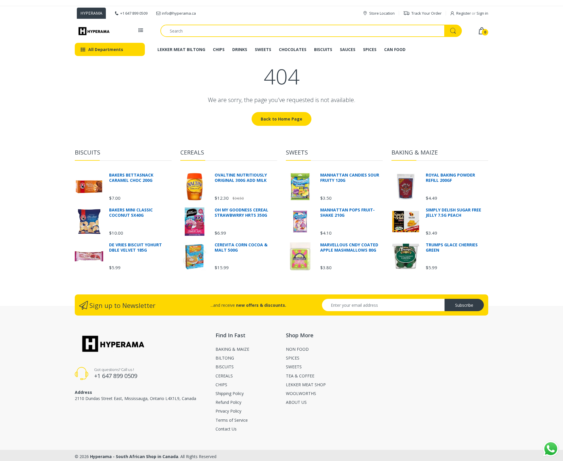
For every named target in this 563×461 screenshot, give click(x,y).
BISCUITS (87, 152)
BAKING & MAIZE (414, 152)
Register (463, 13)
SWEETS (297, 152)
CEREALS (192, 152)
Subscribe (464, 305)
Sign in (482, 13)
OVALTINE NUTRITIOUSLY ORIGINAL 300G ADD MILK (241, 177)
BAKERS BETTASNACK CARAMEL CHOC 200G (131, 177)
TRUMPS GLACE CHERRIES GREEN (452, 247)
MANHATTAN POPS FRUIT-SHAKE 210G (347, 212)
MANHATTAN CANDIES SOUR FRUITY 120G (349, 177)
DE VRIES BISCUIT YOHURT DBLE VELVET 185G (135, 247)
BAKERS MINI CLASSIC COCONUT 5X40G (131, 212)
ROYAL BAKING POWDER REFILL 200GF (450, 177)
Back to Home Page (281, 119)
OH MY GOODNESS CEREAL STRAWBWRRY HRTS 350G (241, 212)
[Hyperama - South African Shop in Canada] (93, 31)
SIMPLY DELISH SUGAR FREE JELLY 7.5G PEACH (453, 212)
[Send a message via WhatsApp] (551, 449)
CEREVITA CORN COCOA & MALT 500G (241, 247)
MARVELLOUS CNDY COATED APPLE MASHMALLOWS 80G (349, 247)
